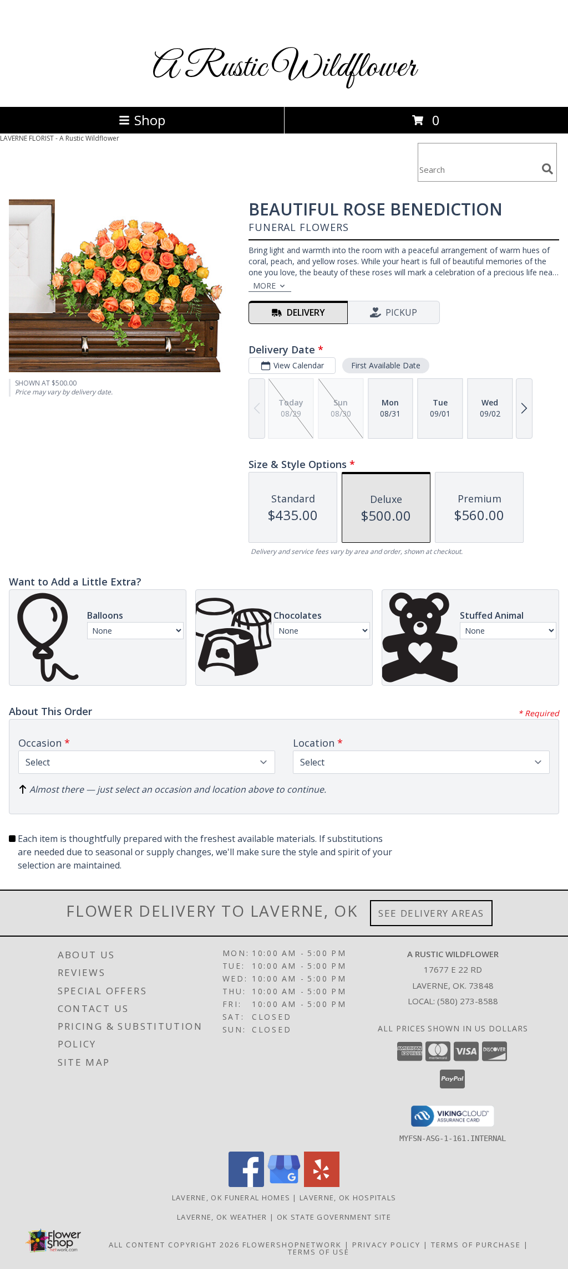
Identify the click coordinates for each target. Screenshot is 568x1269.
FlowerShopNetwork (292, 1245)
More (264, 285)
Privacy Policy (386, 1245)
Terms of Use (318, 1252)
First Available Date (385, 365)
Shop (149, 120)
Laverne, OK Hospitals (348, 1198)
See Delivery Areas (431, 913)
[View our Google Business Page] (284, 1184)
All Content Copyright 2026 (174, 1245)
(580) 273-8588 (467, 1000)
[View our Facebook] (246, 1184)
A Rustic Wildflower (284, 67)
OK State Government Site (334, 1217)
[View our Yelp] (321, 1184)
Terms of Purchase (476, 1245)
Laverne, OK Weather (222, 1217)
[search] (547, 169)
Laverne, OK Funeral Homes (231, 1198)
